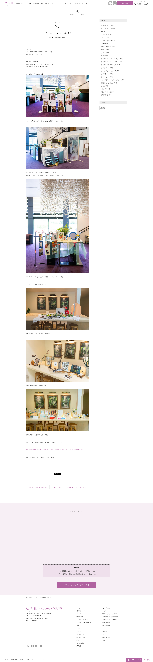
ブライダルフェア (124, 3)
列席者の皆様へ (106, 625)
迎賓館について (20, 3)
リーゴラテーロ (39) (106, 34)
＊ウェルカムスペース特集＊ (57, 33)
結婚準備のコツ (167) (107, 74)
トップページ (29, 597)
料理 (42, 3)
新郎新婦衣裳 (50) (106, 95)
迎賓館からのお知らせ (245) (109, 83)
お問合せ (104, 640)
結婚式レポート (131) (107, 68)
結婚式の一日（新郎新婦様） (111, 616)
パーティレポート (75, 3)
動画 (77, 640)
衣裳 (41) (103, 31)
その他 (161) (104, 86)
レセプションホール (83, 619)
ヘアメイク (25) (105, 89)
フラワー (53, 3)
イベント (104, 628)
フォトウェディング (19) (108, 28)
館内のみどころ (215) (107, 77)
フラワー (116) (105, 50)
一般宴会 (104, 631)
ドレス (47, 3)
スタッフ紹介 (80, 643)
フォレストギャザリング (84, 622)
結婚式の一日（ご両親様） (110, 619)
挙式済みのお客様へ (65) (108, 47)
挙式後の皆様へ (106, 622)
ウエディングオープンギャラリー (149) (112, 59)
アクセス (84, 3)
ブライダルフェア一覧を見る (75, 585)
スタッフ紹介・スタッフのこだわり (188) (112, 80)
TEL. (50, 608)
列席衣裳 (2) (104, 44)
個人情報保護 (14, 659)
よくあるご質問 (106, 637)
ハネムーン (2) (105, 38)
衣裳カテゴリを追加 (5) (107, 92)
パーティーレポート (82, 637)
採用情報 (78, 646)
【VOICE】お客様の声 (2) (108, 41)
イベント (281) (105, 53)
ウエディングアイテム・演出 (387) (111, 65)
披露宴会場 (36, 3)
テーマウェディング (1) (107, 25)
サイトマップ (43, 659)
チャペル (28, 3)
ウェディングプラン (62, 3)
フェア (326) (104, 56)
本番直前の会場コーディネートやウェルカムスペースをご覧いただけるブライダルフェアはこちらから (54, 449)
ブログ (36, 597)
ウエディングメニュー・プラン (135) (111, 62)
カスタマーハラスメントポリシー (28, 659)
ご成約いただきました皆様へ (110, 614)
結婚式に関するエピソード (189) (110, 71)
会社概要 (7, 659)
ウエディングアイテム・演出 (57, 37)
